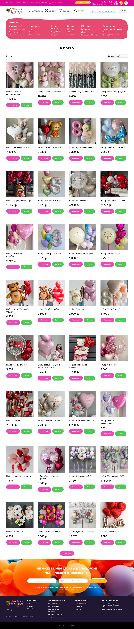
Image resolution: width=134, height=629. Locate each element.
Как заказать (35, 3)
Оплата (45, 3)
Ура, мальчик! (56, 28)
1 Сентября (71, 35)
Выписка (54, 26)
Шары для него (35, 26)
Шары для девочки (16, 32)
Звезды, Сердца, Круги (111, 35)
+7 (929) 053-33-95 (109, 2)
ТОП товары (85, 26)
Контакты (17, 3)
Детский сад (85, 29)
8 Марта (70, 32)
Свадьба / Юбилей (55, 614)
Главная (9, 3)
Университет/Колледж (89, 35)
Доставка (53, 3)
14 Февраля (71, 26)
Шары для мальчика (17, 29)
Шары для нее (34, 29)
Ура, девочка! (56, 32)
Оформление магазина (56, 617)
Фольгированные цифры (112, 29)
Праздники (55, 35)
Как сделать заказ (81, 604)
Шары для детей (15, 26)
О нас (60, 3)
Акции (31, 32)
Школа (83, 32)
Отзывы (26, 3)
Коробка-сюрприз (35, 35)
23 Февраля (71, 29)
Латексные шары (109, 26)
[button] (83, 2)
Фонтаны (13, 35)
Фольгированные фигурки (113, 32)
